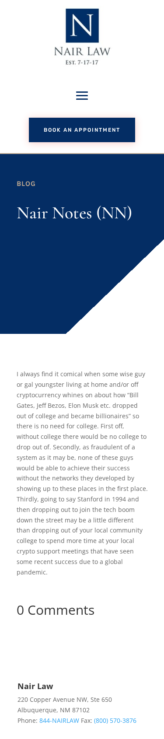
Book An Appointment (82, 130)
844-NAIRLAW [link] (59, 720)
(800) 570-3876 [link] (115, 720)
